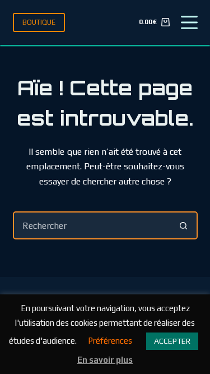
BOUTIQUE (38, 22)
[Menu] (189, 22)
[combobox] (92, 225)
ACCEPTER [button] (172, 340)
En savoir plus (105, 359)
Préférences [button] (110, 340)
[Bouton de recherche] (184, 225)
